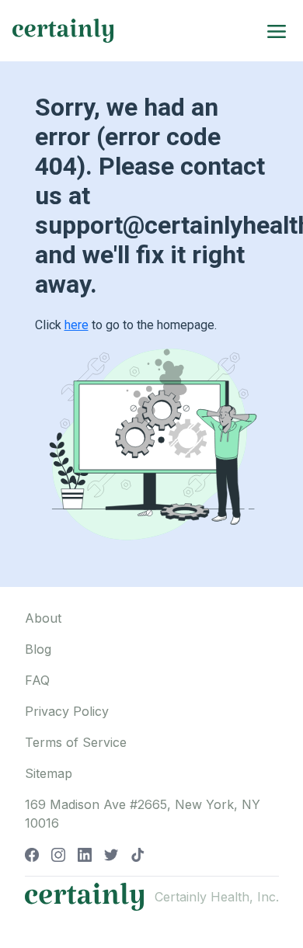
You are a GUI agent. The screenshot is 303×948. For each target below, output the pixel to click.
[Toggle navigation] (277, 30)
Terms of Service (76, 742)
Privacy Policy (67, 711)
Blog (38, 649)
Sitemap (48, 773)
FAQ (37, 680)
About (43, 618)
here (76, 325)
